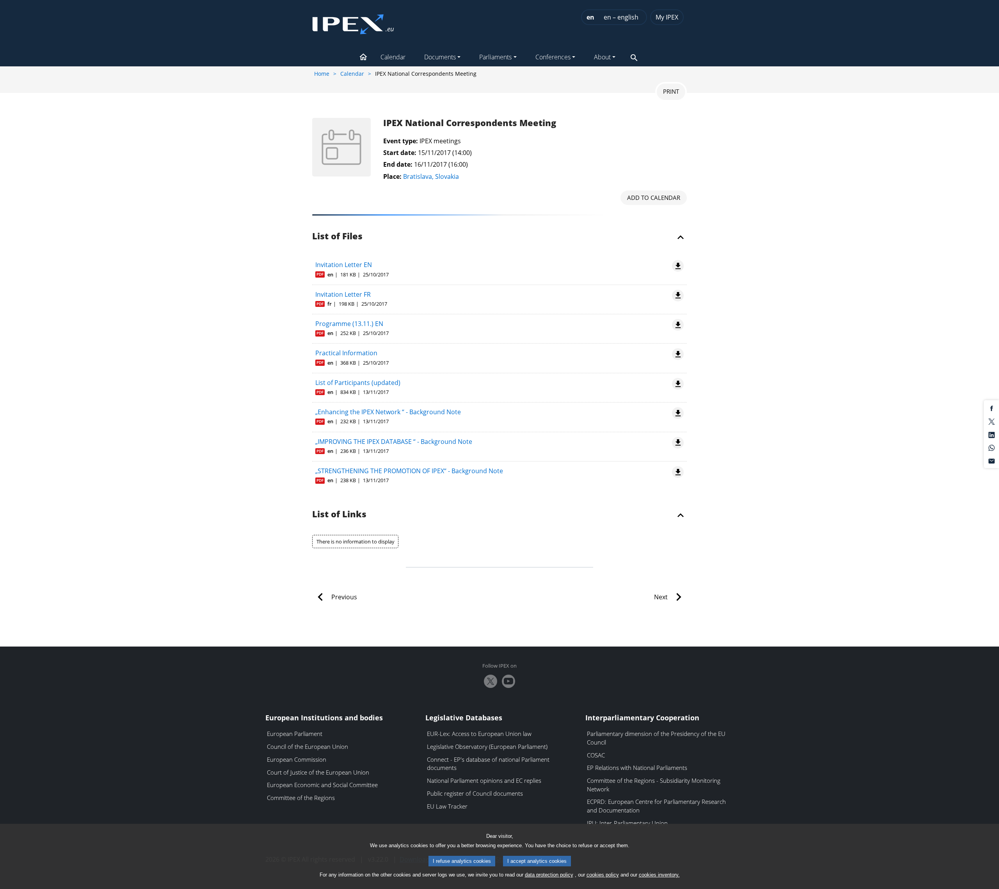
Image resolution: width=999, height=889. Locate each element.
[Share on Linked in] (991, 434)
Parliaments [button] (495, 57)
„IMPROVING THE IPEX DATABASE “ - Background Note (393, 441)
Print (671, 91)
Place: (392, 176)
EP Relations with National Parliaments (637, 767)
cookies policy (603, 875)
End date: (397, 164)
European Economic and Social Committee (322, 785)
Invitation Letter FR (343, 294)
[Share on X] (991, 421)
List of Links (339, 514)
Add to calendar (653, 197)
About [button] (602, 57)
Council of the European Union (307, 746)
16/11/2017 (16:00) (441, 164)
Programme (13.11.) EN (349, 323)
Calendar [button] (392, 57)
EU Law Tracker (447, 806)
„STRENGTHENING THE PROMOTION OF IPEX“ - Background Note (409, 471)
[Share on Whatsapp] (991, 447)
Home (321, 73)
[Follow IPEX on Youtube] (508, 681)
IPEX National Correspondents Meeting (469, 123)
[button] (363, 57)
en (590, 17)
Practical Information (346, 353)
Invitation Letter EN (343, 264)
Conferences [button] (553, 57)
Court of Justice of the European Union (318, 772)
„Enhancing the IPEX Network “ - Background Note (388, 412)
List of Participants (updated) (357, 382)
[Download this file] (676, 266)
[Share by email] (991, 460)
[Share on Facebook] (991, 408)
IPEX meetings (440, 141)
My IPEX (667, 17)
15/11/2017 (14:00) (445, 152)
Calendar (352, 73)
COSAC (596, 755)
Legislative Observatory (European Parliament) (487, 746)
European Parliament (294, 734)
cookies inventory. (659, 875)
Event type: (400, 141)
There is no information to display (355, 541)
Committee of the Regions (301, 798)
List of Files (337, 236)
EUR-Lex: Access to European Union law (479, 734)
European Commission (296, 759)
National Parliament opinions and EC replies (484, 780)
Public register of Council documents (475, 793)
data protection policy (549, 875)
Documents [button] (440, 57)
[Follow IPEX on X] (490, 681)
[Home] (353, 21)
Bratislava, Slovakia (431, 176)
